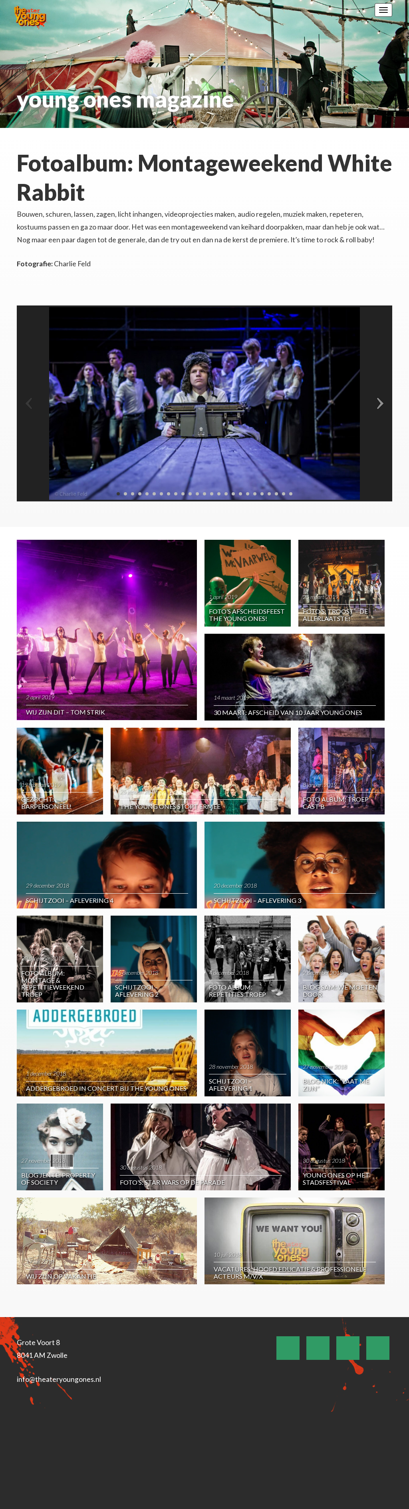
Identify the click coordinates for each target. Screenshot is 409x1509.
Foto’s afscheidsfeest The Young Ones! (247, 614)
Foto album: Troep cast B (336, 802)
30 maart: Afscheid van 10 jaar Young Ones (288, 712)
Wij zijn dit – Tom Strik (65, 712)
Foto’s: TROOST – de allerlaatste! (335, 614)
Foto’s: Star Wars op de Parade (172, 1182)
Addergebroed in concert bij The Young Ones (106, 1088)
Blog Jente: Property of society (58, 1178)
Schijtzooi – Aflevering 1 (230, 1084)
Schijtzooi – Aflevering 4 (69, 900)
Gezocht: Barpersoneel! (46, 802)
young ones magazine (125, 99)
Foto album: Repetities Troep (237, 990)
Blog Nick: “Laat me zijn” (336, 1084)
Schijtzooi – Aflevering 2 (137, 990)
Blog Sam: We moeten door (340, 990)
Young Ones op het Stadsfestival (336, 1178)
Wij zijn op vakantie (61, 1276)
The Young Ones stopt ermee (170, 806)
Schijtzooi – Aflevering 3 (257, 900)
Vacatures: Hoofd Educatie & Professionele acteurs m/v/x (290, 1272)
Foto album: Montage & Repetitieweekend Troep (52, 983)
